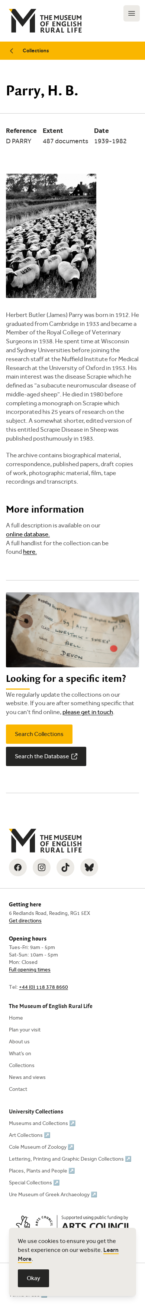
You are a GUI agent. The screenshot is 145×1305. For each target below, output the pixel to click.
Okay (33, 1278)
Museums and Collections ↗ (42, 1123)
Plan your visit (25, 1030)
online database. (28, 534)
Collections (36, 51)
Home (16, 1018)
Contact (18, 1089)
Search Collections (39, 733)
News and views (27, 1077)
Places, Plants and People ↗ (42, 1171)
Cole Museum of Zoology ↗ (41, 1147)
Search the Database (42, 756)
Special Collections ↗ (34, 1183)
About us (19, 1042)
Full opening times (30, 970)
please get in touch (87, 712)
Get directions (25, 921)
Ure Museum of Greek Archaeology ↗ (53, 1194)
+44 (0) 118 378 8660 (43, 987)
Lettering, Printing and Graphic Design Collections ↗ (70, 1159)
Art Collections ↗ (29, 1135)
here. (30, 552)
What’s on (20, 1053)
